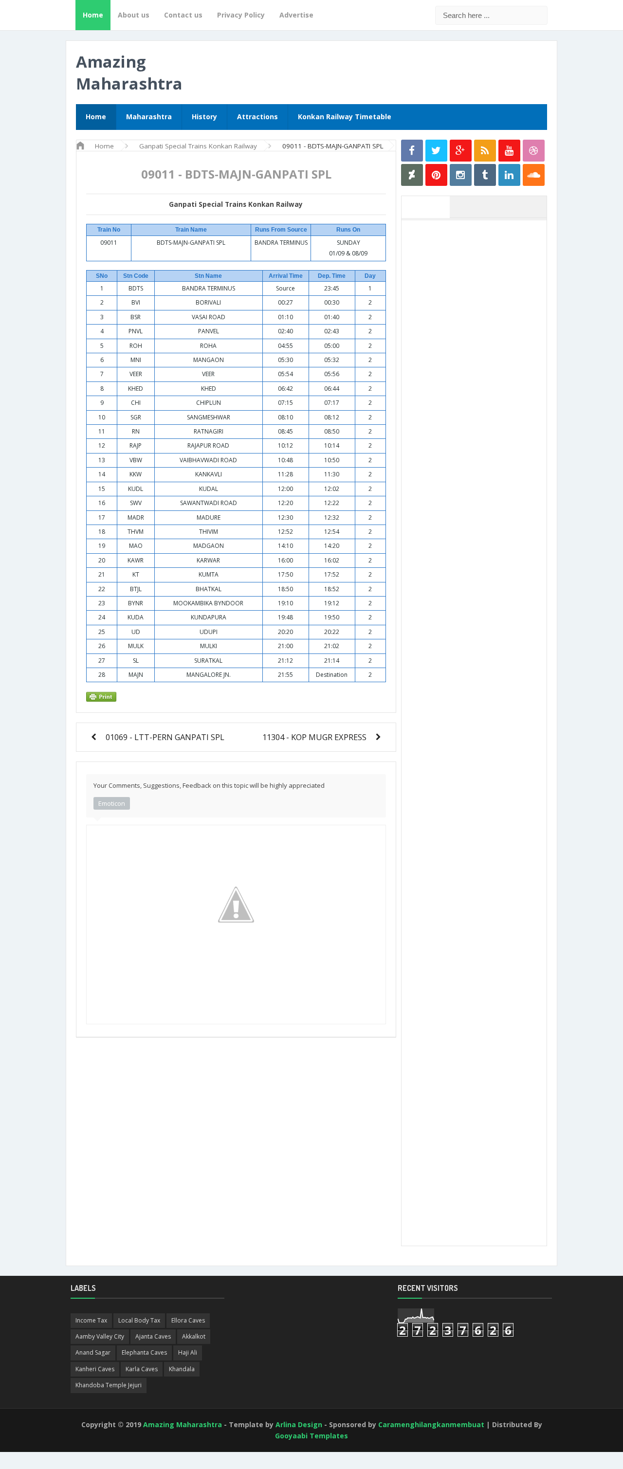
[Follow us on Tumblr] (485, 175)
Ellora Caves (188, 1320)
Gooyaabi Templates (311, 1435)
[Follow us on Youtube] (509, 151)
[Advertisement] (478, 371)
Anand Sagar (92, 1352)
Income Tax (91, 1320)
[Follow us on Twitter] (436, 151)
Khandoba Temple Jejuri (108, 1385)
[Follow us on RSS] (485, 151)
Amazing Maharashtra (129, 72)
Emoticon (111, 803)
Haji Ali (187, 1352)
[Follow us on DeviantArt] (412, 175)
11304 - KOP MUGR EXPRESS (314, 737)
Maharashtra (149, 116)
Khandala (182, 1369)
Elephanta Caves (144, 1352)
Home (93, 14)
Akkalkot (193, 1336)
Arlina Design (298, 1424)
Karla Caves (142, 1369)
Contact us (183, 14)
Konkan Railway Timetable (344, 116)
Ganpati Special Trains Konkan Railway (236, 204)
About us (133, 14)
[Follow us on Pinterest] (436, 175)
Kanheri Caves (94, 1369)
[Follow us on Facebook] (412, 151)
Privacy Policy (241, 14)
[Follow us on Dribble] (534, 151)
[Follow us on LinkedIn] (509, 175)
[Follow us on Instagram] (461, 175)
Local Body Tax (139, 1320)
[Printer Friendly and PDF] (234, 696)
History (204, 116)
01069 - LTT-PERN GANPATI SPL (165, 737)
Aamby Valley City (99, 1336)
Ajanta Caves (153, 1336)
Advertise (296, 14)
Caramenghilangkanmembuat (431, 1424)
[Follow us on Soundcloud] (534, 175)
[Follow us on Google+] (461, 151)
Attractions (257, 116)
